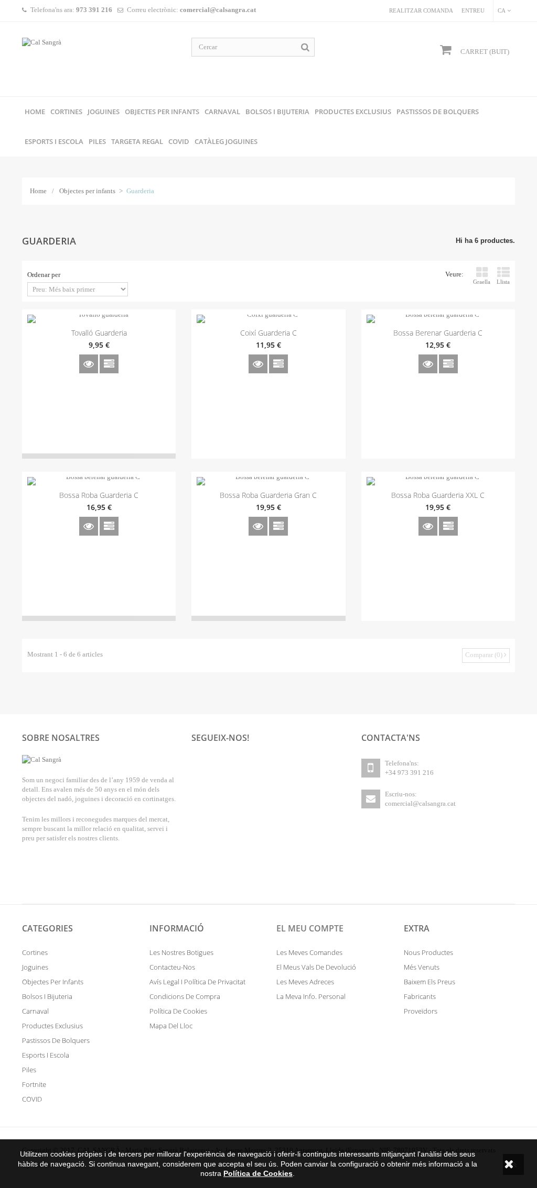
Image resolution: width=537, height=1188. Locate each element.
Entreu (473, 10)
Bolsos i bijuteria (47, 996)
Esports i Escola (45, 1055)
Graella (481, 282)
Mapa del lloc (170, 1025)
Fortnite (34, 1084)
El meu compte (309, 929)
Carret (484, 51)
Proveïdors (420, 1011)
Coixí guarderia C (268, 333)
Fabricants (420, 996)
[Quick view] (88, 363)
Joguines (35, 967)
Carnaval (35, 1011)
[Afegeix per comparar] (109, 363)
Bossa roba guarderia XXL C (438, 495)
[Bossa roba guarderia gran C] (268, 481)
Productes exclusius (52, 1025)
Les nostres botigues (181, 952)
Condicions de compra (184, 996)
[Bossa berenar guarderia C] (438, 319)
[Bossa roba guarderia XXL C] (438, 481)
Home (38, 191)
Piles (29, 1069)
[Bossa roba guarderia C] (98, 481)
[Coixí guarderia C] (268, 319)
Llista (503, 282)
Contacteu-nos (172, 967)
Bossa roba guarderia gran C (268, 495)
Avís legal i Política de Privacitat (197, 981)
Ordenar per (43, 275)
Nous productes (428, 952)
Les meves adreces (305, 981)
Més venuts (421, 967)
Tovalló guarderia (99, 333)
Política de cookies (178, 1011)
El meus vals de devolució (316, 967)
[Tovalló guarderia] (98, 319)
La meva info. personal (311, 996)
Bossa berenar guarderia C (437, 333)
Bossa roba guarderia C (98, 495)
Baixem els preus (429, 981)
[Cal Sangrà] (99, 59)
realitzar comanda (421, 10)
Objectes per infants (87, 191)
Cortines (35, 952)
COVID (32, 1099)
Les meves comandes (309, 952)
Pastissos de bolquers (56, 1040)
